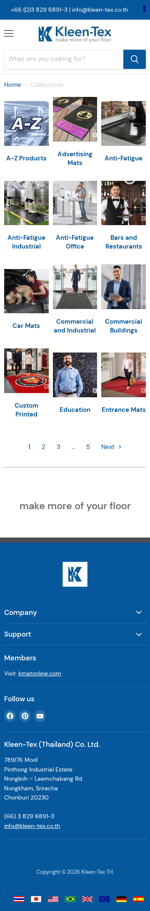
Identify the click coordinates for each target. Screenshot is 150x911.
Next (108, 447)
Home (12, 85)
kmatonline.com (39, 673)
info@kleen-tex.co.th (100, 9)
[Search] (134, 59)
